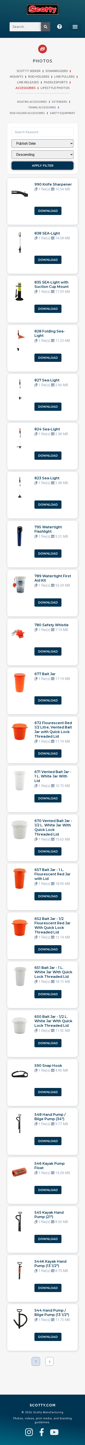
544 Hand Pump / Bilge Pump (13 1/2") (51, 1312)
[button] (75, 27)
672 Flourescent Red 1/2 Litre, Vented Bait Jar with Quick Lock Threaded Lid (53, 729)
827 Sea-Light (47, 380)
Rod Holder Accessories (27, 113)
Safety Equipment (62, 113)
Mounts (16, 77)
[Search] (45, 26)
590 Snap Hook (48, 1066)
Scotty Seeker (29, 71)
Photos (42, 60)
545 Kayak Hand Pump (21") (49, 1214)
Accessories (25, 88)
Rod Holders (38, 77)
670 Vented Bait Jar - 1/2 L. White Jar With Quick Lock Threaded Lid (53, 827)
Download (48, 211)
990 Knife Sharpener (53, 184)
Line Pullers (64, 77)
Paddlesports (56, 82)
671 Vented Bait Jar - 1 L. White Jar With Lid (52, 776)
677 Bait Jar (45, 674)
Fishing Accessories (42, 107)
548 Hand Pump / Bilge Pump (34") (50, 1117)
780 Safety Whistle (51, 625)
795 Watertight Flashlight (48, 529)
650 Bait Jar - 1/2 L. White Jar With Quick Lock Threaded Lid (53, 1021)
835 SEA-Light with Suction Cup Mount (51, 284)
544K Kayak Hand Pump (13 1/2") (50, 1263)
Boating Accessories (32, 101)
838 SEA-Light (47, 233)
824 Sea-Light (47, 429)
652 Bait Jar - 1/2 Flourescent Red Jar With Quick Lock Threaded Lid (52, 925)
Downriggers (57, 71)
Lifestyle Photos (55, 88)
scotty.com (43, 1405)
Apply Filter (42, 165)
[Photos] (42, 49)
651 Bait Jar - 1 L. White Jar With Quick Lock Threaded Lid (53, 972)
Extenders (59, 101)
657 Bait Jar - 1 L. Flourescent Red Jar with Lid (52, 874)
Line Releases (28, 82)
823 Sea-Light (47, 478)
